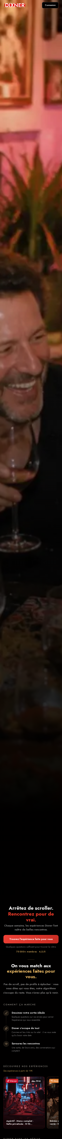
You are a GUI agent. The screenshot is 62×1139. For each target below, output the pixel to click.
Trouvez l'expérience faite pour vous (31, 939)
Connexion (50, 5)
